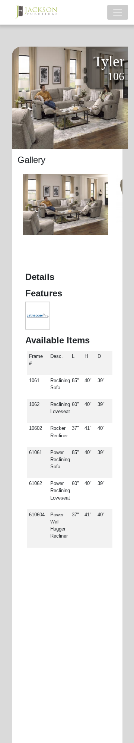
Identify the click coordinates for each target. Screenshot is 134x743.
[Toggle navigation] (117, 12)
